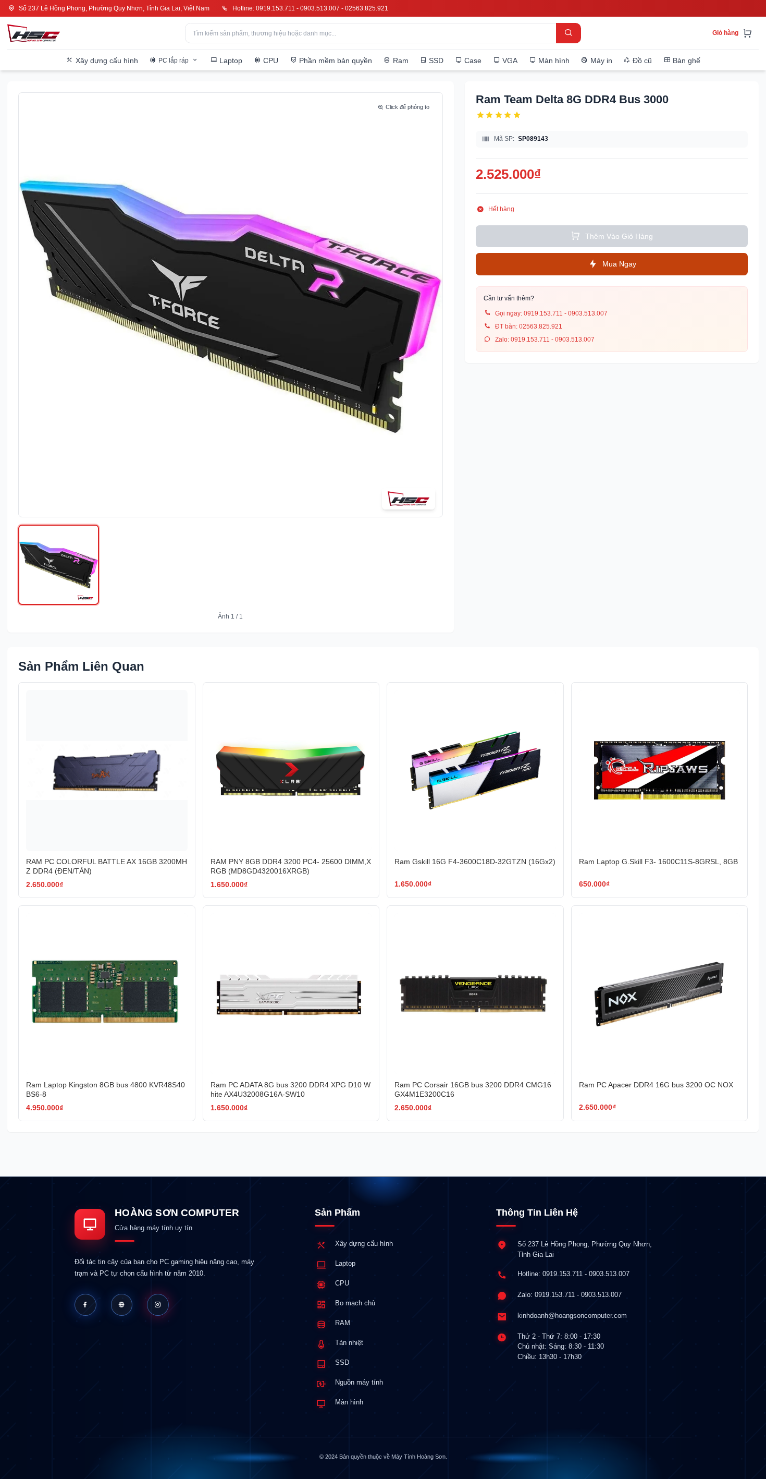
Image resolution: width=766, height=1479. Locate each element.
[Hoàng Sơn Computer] (33, 33)
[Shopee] (158, 1305)
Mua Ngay (619, 263)
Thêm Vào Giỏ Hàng (619, 236)
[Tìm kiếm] (568, 33)
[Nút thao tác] (58, 565)
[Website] (122, 1305)
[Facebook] (85, 1305)
